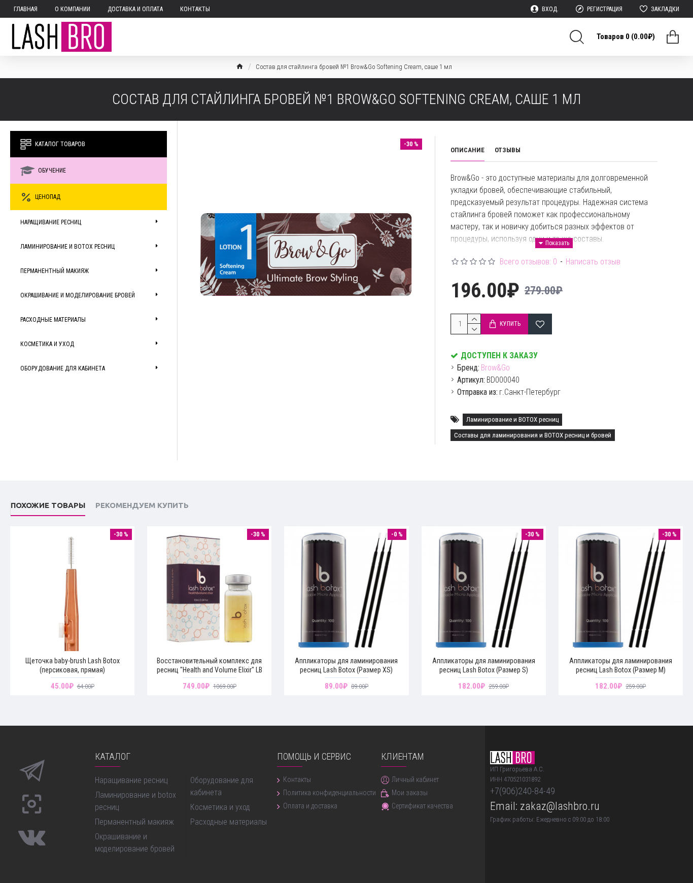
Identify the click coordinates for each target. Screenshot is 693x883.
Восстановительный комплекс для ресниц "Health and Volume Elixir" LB (209, 665)
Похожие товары (48, 505)
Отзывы (508, 150)
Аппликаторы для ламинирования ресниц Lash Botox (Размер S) (483, 665)
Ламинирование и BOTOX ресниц (512, 419)
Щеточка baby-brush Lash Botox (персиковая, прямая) (72, 665)
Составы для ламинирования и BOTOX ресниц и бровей (532, 435)
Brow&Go (495, 367)
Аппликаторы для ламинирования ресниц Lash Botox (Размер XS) (346, 665)
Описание (467, 150)
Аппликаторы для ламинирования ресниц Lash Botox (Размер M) (620, 665)
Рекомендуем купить (142, 505)
